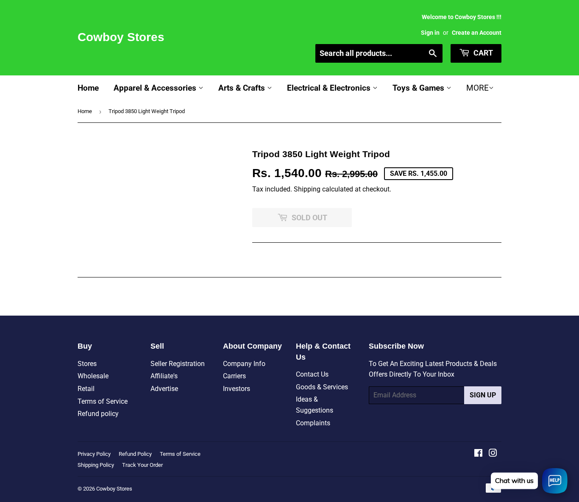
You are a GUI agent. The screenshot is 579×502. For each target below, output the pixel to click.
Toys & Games (419, 88)
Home (88, 88)
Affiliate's (164, 376)
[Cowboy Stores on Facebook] (478, 454)
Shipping (307, 189)
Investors (236, 389)
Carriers (234, 376)
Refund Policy (135, 454)
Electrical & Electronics (330, 88)
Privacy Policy (94, 454)
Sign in (430, 32)
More (477, 88)
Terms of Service (103, 401)
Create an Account (476, 32)
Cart (482, 52)
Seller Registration (177, 364)
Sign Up (483, 395)
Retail (86, 389)
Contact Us (312, 374)
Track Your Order (142, 465)
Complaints (313, 423)
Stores (87, 364)
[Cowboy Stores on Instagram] (493, 454)
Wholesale (93, 376)
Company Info (244, 364)
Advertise (164, 389)
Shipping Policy (96, 465)
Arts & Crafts (242, 88)
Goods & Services (322, 387)
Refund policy (98, 414)
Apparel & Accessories (156, 88)
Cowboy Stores (121, 37)
